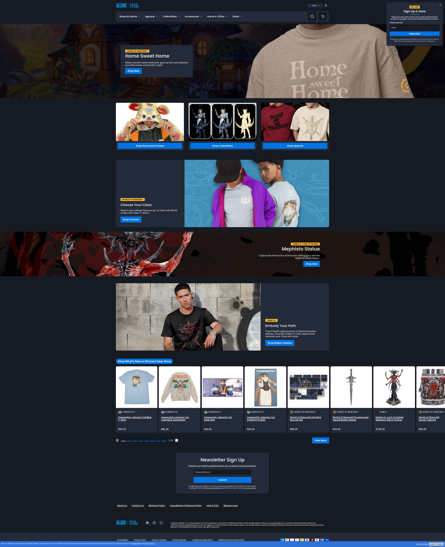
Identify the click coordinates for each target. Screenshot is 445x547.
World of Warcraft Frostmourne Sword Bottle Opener (351, 418)
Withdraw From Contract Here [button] (231, 540)
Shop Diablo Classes (280, 343)
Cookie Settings (422, 544)
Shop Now (133, 71)
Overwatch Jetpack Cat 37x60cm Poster (261, 418)
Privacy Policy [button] (140, 540)
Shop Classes (131, 219)
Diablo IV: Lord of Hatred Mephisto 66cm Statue (389, 418)
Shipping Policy (156, 505)
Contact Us (138, 505)
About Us (122, 505)
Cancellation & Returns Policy (186, 505)
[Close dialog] (440, 4)
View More (321, 440)
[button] (323, 16)
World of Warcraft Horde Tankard (429, 418)
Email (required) (396, 23)
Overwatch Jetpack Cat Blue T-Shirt (134, 418)
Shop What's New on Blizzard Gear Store (144, 361)
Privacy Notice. (150, 543)
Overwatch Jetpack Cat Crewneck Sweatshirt (175, 418)
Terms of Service (407, 41)
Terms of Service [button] (159, 540)
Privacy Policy (431, 41)
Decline (440, 544)
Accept (432, 544)
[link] (136, 399)
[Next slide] (176, 440)
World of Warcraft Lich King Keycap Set (305, 418)
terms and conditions (213, 488)
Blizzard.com (230, 505)
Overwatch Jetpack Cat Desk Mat (218, 418)
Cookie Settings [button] (179, 540)
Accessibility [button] (122, 540)
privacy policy (249, 488)
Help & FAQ (212, 505)
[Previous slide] (117, 440)
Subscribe (414, 33)
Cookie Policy (136, 543)
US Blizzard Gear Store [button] (202, 540)
